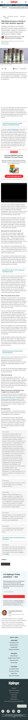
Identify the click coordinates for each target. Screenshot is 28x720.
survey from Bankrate (13, 129)
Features (19, 38)
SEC (21, 552)
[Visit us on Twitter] (2, 712)
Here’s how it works (5, 43)
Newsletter (24, 68)
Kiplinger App (14, 648)
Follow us (17, 68)
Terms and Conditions (14, 694)
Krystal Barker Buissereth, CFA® (15, 36)
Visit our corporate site (18, 716)
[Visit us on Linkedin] (18, 712)
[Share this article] (2, 69)
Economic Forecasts (14, 672)
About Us (14, 689)
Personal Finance (13, 16)
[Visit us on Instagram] (13, 712)
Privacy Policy (14, 696)
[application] (14, 192)
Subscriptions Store (14, 644)
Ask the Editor (14, 664)
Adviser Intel (5, 564)
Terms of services (19, 600)
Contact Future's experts (14, 691)
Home (4, 16)
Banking (22, 16)
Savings (6, 17)
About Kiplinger (14, 657)
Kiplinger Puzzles (14, 661)
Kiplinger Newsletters (14, 650)
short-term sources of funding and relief (10, 399)
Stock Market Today (14, 670)
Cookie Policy (14, 698)
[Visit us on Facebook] (8, 712)
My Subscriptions (14, 646)
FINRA (7, 554)
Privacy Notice (20, 601)
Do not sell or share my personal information (14, 702)
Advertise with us (14, 700)
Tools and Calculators (14, 677)
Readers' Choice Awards (14, 659)
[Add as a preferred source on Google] (22, 707)
